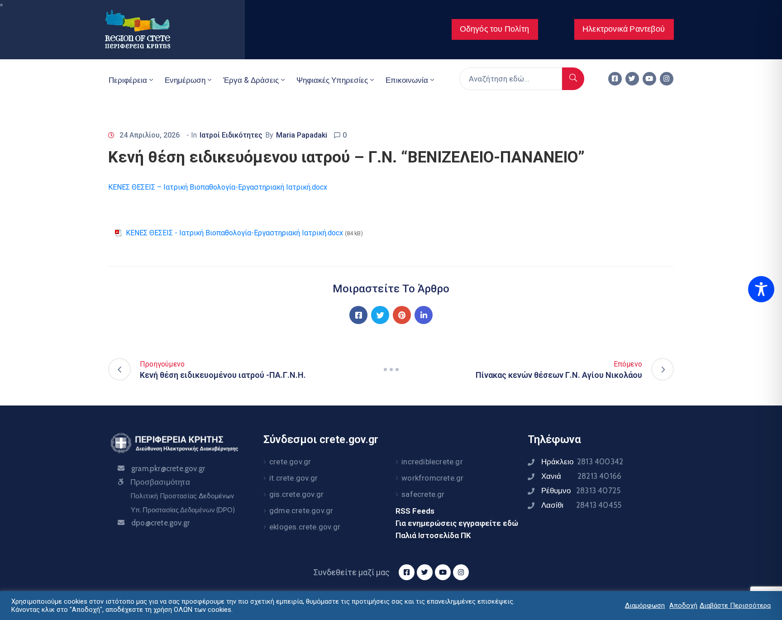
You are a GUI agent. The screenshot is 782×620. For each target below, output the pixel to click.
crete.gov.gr (290, 461)
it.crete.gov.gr (293, 477)
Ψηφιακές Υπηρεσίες (332, 80)
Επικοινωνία (407, 80)
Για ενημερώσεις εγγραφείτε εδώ (457, 523)
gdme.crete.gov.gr (301, 510)
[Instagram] (666, 79)
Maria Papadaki (301, 135)
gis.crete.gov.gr (296, 494)
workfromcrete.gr (432, 477)
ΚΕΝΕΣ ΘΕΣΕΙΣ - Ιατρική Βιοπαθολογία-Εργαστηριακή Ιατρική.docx (234, 233)
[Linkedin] (424, 315)
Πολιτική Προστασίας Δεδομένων (182, 496)
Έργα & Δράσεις (251, 80)
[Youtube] (649, 79)
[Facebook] (358, 315)
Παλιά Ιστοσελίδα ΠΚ (433, 535)
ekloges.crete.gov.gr (304, 526)
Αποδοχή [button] (683, 605)
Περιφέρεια (128, 80)
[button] (495, 29)
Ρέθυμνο (580, 490)
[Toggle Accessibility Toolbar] (761, 289)
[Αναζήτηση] (573, 78)
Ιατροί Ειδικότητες (231, 135)
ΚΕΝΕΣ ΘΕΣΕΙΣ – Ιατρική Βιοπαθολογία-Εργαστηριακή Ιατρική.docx (217, 187)
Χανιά (581, 476)
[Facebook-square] (615, 79)
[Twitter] (632, 79)
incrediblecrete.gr (432, 461)
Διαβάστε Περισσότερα (735, 605)
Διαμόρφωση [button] (645, 605)
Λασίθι (581, 505)
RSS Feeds (415, 510)
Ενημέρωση (185, 80)
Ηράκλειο (582, 461)
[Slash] (391, 369)
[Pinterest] (402, 315)
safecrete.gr (422, 494)
